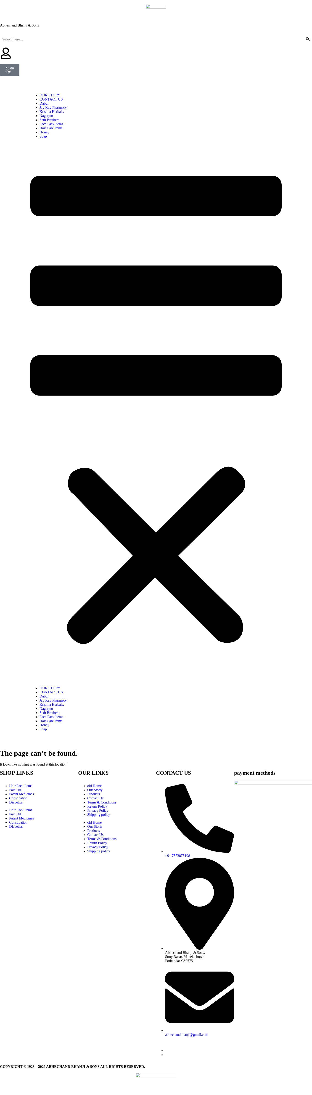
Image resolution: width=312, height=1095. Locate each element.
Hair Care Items (51, 128)
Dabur (44, 103)
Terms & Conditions (101, 802)
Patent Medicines (21, 794)
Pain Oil (15, 790)
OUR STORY (50, 95)
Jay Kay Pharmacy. (53, 107)
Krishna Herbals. (52, 112)
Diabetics (16, 802)
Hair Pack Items (20, 786)
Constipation (18, 798)
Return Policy (97, 806)
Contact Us (95, 798)
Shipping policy (98, 815)
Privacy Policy (97, 810)
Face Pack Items (51, 124)
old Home (94, 786)
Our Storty (95, 790)
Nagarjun (46, 116)
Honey (44, 132)
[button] (156, 412)
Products (93, 794)
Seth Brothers (49, 120)
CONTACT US (51, 99)
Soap (43, 136)
